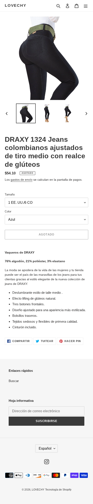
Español (45, 448)
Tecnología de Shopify (58, 489)
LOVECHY (15, 5)
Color (8, 211)
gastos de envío (21, 179)
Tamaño (10, 194)
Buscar (14, 381)
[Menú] (85, 5)
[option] (26, 113)
